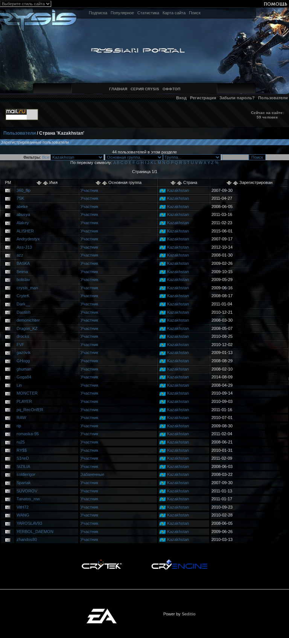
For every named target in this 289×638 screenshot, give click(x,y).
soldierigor (26, 474)
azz (20, 255)
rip (19, 426)
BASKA (23, 263)
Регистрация (203, 98)
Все (45, 157)
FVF (20, 344)
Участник (89, 190)
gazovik (24, 352)
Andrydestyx (28, 239)
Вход (181, 98)
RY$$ (22, 450)
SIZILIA (23, 466)
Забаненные (92, 474)
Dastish (23, 312)
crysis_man (27, 288)
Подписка (98, 13)
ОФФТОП (171, 89)
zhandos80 (27, 539)
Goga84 (24, 377)
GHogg (23, 360)
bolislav (23, 279)
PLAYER (24, 401)
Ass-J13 (24, 247)
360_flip (23, 190)
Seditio (189, 614)
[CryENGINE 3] (179, 561)
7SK (20, 198)
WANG (23, 515)
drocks (23, 336)
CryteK (23, 295)
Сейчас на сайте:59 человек (267, 115)
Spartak (24, 482)
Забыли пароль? (237, 98)
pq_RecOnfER (30, 409)
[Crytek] (101, 561)
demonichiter (28, 320)
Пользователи (273, 98)
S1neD (23, 458)
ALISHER (25, 231)
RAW (21, 417)
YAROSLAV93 (29, 523)
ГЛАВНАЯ (118, 89)
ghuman (24, 369)
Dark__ (23, 304)
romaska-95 (28, 433)
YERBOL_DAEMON (35, 531)
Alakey (23, 222)
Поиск (195, 13)
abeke (22, 206)
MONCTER (27, 393)
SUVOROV (27, 491)
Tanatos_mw (28, 499)
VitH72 (23, 507)
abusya (23, 214)
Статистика (148, 13)
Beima (22, 271)
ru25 (21, 442)
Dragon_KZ (27, 328)
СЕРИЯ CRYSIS (145, 89)
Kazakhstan (178, 190)
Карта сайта (174, 13)
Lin (19, 385)
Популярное (122, 13)
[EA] (101, 611)
